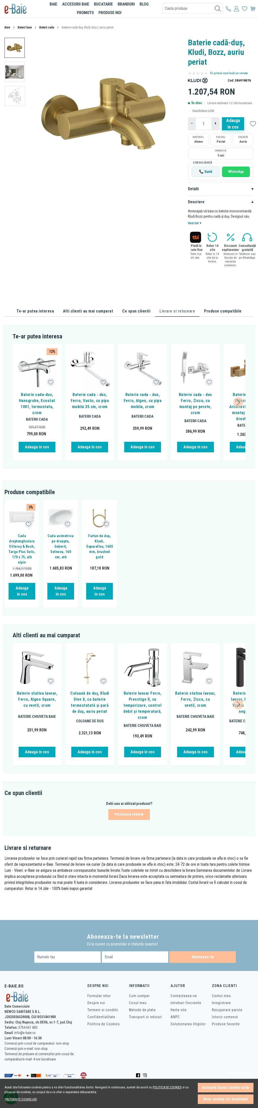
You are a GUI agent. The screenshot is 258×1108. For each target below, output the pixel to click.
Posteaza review (129, 814)
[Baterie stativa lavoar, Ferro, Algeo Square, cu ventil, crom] (37, 667)
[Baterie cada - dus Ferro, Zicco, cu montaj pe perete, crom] (195, 368)
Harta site (179, 1010)
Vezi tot (194, 223)
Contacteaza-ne (184, 996)
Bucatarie (103, 4)
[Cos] (252, 8)
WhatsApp (236, 172)
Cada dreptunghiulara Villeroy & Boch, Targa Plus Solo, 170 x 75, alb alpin (22, 549)
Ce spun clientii (136, 311)
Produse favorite (226, 1024)
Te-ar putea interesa (35, 311)
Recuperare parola (227, 1010)
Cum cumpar (139, 996)
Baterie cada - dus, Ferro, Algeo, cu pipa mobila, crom (143, 400)
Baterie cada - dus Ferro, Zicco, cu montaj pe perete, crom (195, 403)
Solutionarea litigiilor (188, 1024)
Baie (53, 4)
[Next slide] (238, 402)
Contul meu (221, 996)
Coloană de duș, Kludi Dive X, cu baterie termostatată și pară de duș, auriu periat (89, 702)
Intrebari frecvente (186, 1003)
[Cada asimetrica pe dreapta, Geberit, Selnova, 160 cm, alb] (60, 517)
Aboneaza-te (202, 957)
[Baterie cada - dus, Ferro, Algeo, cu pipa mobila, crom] (142, 368)
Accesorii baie (75, 4)
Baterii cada (46, 27)
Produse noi (110, 12)
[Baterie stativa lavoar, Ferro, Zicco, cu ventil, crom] (195, 667)
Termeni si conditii (102, 1010)
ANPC (175, 1017)
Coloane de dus (90, 721)
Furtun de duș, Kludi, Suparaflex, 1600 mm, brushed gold (99, 546)
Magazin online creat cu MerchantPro (226, 1078)
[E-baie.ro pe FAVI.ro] (84, 1075)
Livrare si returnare (177, 311)
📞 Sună (205, 172)
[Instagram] (146, 1076)
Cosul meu (138, 1003)
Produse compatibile (223, 311)
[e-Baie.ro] (21, 8)
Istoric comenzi (225, 1017)
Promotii (85, 12)
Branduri (126, 4)
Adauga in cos (233, 124)
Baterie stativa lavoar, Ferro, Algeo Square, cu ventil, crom (37, 699)
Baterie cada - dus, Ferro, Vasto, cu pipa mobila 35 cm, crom (90, 400)
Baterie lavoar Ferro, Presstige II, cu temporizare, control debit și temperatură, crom (142, 705)
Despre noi (96, 1003)
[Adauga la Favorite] (50, 382)
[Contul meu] (228, 8)
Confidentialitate (101, 1017)
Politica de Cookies (103, 1024)
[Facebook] (139, 1076)
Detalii (220, 188)
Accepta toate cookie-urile (225, 1087)
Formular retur (99, 996)
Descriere (220, 202)
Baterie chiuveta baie (37, 716)
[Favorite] (244, 8)
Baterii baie (25, 27)
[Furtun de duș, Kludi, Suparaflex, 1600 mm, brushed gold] (99, 517)
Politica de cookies (167, 1087)
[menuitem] (15, 48)
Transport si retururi (145, 1017)
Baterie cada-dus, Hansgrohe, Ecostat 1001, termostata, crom (37, 403)
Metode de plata (142, 1010)
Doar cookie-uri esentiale (226, 1099)
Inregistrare (221, 1003)
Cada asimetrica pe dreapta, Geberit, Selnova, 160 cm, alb (61, 546)
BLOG (144, 4)
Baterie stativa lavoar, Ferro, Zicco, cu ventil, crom (195, 699)
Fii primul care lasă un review (229, 73)
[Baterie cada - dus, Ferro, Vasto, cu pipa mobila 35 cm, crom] (90, 368)
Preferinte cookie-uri (21, 1099)
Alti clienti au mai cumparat (88, 311)
